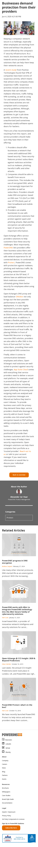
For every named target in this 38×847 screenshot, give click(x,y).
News (4, 768)
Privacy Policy (6, 816)
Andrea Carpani (7, 566)
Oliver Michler (6, 664)
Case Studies (6, 795)
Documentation (7, 803)
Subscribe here (11, 828)
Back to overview (19, 475)
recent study (10, 70)
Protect (11, 262)
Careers (4, 764)
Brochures (5, 788)
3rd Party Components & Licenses (13, 819)
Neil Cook (5, 618)
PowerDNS (8, 247)
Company (5, 760)
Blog (3, 772)
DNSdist (19, 296)
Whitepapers (6, 792)
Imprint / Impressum (8, 812)
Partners (5, 775)
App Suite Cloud (21, 369)
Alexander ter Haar (19, 497)
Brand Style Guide (8, 799)
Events (4, 779)
